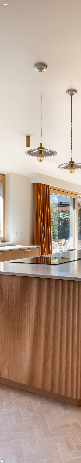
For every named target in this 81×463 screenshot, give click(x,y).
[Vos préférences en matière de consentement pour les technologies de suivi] (2, 461)
